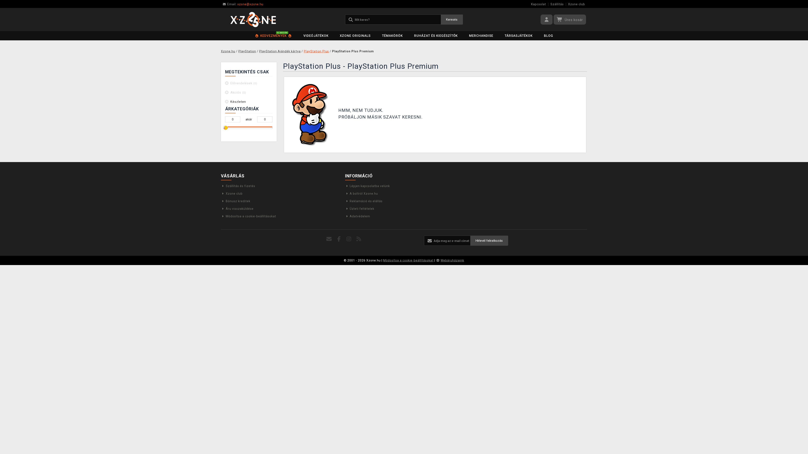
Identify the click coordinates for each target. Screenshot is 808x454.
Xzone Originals (355, 36)
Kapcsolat (538, 4)
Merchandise (481, 36)
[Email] (329, 239)
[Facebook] (339, 239)
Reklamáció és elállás (366, 201)
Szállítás (557, 4)
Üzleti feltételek (362, 208)
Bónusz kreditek (238, 201)
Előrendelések (243, 83)
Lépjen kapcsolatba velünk (370, 186)
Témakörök (392, 36)
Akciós (238, 92)
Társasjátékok (519, 36)
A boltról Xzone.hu (364, 193)
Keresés (451, 19)
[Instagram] (349, 239)
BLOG (548, 36)
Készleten (238, 102)
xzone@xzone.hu (245, 4)
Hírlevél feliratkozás (489, 241)
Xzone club (576, 4)
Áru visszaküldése (240, 208)
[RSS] (359, 239)
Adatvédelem (360, 216)
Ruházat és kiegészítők (436, 36)
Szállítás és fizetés (240, 186)
